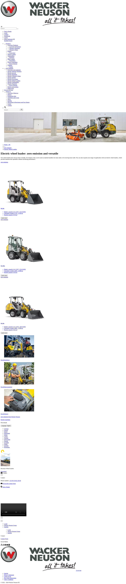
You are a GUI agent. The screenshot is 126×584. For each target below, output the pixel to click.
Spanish (6, 445)
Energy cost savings (13, 87)
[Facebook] (6, 545)
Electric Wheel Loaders (14, 80)
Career (6, 37)
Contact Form (4, 539)
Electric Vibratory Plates (14, 76)
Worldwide (7, 36)
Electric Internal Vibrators (14, 71)
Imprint (6, 573)
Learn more (4, 218)
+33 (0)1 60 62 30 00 (15, 480)
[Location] (2, 545)
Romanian (7, 447)
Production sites (12, 96)
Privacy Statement (9, 575)
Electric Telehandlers (13, 82)
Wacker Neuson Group (10, 525)
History (10, 94)
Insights (10, 101)
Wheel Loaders (12, 54)
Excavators (12, 53)
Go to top (78, 570)
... (4, 146)
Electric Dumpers (12, 84)
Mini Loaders (11, 59)
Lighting (10, 65)
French (10, 40)
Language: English (6, 425)
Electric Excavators (13, 79)
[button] (9, 39)
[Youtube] (7, 545)
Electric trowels (12, 73)
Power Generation (12, 62)
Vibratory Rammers (14, 48)
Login (5, 33)
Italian (5, 435)
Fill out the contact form (9, 483)
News (9, 99)
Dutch (5, 432)
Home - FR (7, 144)
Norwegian (7, 439)
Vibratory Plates (13, 50)
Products (8, 43)
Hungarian (7, 433)
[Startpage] (38, 25)
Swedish (6, 442)
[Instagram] (4, 545)
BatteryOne (11, 88)
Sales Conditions (8, 579)
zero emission (9, 68)
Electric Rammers (12, 74)
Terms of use (7, 576)
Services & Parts (8, 90)
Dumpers (11, 57)
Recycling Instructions (10, 578)
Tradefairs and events (13, 97)
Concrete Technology (15, 46)
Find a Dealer (7, 31)
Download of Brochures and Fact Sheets (18, 102)
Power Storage (13, 63)
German (6, 428)
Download (3, 471)
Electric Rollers (12, 77)
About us (8, 91)
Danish (6, 441)
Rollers (9, 51)
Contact (6, 34)
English (6, 40)
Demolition (12, 60)
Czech (6, 436)
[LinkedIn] (9, 545)
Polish (5, 444)
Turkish (6, 438)
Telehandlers (11, 56)
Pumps (11, 67)
